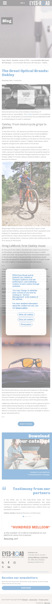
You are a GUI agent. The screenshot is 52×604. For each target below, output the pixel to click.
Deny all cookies (26, 319)
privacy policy (21, 308)
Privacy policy (26, 329)
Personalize (26, 324)
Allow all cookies (26, 314)
